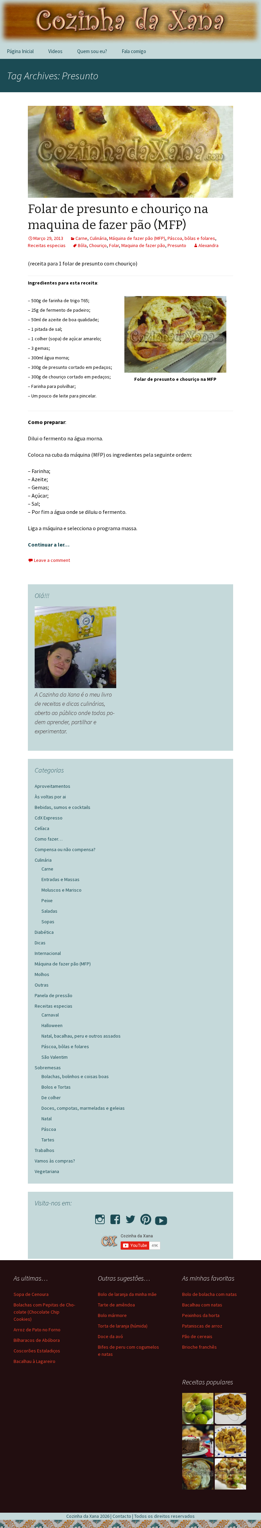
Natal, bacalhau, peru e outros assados (81, 1036)
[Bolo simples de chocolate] (197, 1441)
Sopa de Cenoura (31, 1294)
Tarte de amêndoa (116, 1305)
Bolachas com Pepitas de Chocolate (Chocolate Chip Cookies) (44, 1312)
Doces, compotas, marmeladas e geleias (83, 1108)
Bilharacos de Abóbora (37, 1340)
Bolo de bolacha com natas (209, 1294)
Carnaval (50, 1015)
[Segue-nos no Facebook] (115, 1217)
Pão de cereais (197, 1336)
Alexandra (208, 245)
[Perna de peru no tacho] (197, 1474)
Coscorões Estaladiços (37, 1351)
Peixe (47, 900)
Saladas (49, 911)
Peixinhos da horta (201, 1315)
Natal (46, 1119)
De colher (51, 1097)
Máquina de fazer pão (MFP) (137, 238)
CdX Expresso (49, 818)
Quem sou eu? (92, 51)
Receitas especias (47, 245)
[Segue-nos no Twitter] (130, 1217)
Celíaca (42, 828)
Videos (55, 51)
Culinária (98, 238)
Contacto (121, 1516)
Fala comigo (134, 51)
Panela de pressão (53, 995)
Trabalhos (44, 1150)
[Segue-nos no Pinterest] (146, 1217)
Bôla (82, 245)
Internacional (48, 953)
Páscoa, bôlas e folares (191, 238)
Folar (114, 245)
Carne (81, 238)
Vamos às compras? (55, 1161)
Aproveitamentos (52, 786)
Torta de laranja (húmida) (122, 1326)
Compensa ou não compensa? (65, 849)
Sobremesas (48, 1067)
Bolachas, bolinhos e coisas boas (75, 1076)
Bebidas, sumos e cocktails (62, 807)
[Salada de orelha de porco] (230, 1474)
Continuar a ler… (49, 544)
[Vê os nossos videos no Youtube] (161, 1217)
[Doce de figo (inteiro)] (197, 1408)
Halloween (52, 1025)
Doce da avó (110, 1336)
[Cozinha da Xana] (130, 22)
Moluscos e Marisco (61, 890)
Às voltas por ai (50, 797)
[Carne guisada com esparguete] (230, 1408)
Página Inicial (20, 51)
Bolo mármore (112, 1315)
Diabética (44, 932)
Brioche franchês (199, 1347)
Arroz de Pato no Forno (37, 1330)
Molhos (42, 974)
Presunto (177, 245)
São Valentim (54, 1057)
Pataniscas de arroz (202, 1326)
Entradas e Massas (60, 879)
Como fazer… (49, 839)
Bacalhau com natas (202, 1305)
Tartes (47, 1140)
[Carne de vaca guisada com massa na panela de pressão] (230, 1441)
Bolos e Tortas (56, 1087)
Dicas (40, 943)
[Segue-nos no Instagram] (100, 1217)
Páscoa (48, 1129)
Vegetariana (47, 1171)
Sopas (47, 922)
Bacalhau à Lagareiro (34, 1361)
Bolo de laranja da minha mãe (127, 1294)
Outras (42, 985)
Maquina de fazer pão (143, 245)
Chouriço (98, 245)
